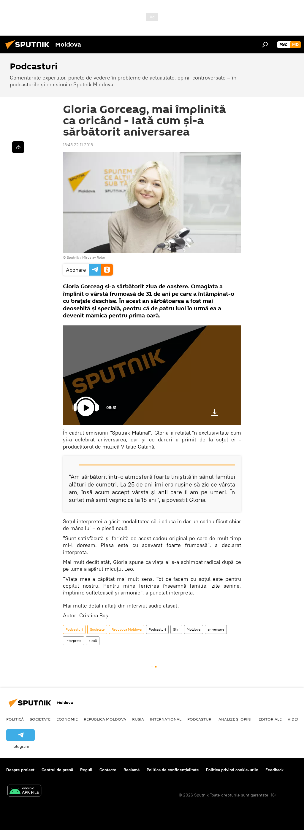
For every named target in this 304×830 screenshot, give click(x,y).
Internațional (165, 719)
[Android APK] (24, 791)
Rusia (138, 719)
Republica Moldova (127, 629)
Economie (67, 719)
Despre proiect (20, 769)
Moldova (193, 629)
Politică (15, 719)
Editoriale (270, 719)
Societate (97, 629)
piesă (92, 640)
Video (294, 719)
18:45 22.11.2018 (78, 144)
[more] (18, 147)
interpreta (73, 640)
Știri (176, 629)
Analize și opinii (235, 719)
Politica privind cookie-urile (232, 769)
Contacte (107, 769)
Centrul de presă (57, 769)
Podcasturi (74, 629)
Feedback (274, 769)
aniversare (216, 629)
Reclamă (132, 769)
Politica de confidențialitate (173, 769)
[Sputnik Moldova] (29, 49)
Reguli (86, 769)
